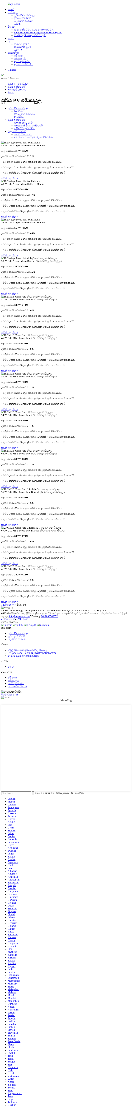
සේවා (11, 38)
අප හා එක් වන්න (23, 64)
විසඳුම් (11, 26)
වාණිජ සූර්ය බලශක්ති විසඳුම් (30, 35)
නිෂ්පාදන (13, 12)
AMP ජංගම (22, 619)
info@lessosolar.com (19, 616)
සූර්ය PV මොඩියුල (24, 15)
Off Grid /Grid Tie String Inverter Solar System (38, 32)
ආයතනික (13, 52)
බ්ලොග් (18, 49)
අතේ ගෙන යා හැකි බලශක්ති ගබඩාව (34, 137)
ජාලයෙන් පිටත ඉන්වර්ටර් (28, 125)
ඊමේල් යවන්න (9, 694)
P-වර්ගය (19, 117)
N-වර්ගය (19, 111)
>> (14, 604)
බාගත (17, 23)
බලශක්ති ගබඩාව (23, 21)
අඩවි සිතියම (8, 619)
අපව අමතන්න (22, 61)
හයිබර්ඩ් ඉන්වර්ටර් (24, 128)
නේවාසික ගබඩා (23, 134)
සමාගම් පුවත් (21, 44)
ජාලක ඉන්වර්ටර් (23, 122)
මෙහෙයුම (20, 58)
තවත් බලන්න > (9, 178)
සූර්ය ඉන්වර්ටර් (22, 18)
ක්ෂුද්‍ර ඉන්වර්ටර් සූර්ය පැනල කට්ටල (33, 29)
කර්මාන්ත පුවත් (22, 47)
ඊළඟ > (9, 604)
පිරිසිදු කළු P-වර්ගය (24, 114)
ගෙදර (11, 9)
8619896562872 (49, 616)
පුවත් (10, 41)
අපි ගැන (18, 55)
